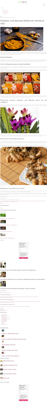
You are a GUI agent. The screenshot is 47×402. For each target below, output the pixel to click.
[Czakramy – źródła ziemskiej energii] (3, 331)
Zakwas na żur (6, 378)
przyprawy (6, 201)
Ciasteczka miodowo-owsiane (9, 373)
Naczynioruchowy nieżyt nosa (8, 344)
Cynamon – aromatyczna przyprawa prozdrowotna (6, 231)
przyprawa (4, 201)
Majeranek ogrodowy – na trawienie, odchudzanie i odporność (7, 218)
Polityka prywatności (4, 324)
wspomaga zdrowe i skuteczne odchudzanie (11, 70)
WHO (16, 201)
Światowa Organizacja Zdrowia (12, 201)
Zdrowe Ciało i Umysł (4, 319)
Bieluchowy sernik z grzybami (9, 369)
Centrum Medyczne (4, 314)
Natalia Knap (3, 198)
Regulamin (3, 323)
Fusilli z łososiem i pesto (8, 360)
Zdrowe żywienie (2, 26)
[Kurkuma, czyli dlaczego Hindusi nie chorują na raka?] (3, 336)
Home (1, 16)
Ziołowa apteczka (4, 315)
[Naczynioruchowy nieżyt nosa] (3, 342)
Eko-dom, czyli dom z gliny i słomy (10, 350)
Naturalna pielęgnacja (4, 320)
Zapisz (23, 400)
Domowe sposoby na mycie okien (6, 318)
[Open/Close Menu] (23, 8)
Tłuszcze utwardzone (4, 317)
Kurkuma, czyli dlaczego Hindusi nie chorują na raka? (14, 339)
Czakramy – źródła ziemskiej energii (10, 333)
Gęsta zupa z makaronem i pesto (10, 365)
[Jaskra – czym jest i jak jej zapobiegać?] (3, 353)
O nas (2, 322)
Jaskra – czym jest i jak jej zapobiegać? (10, 355)
